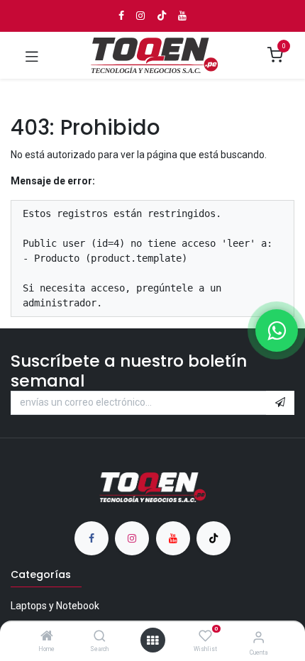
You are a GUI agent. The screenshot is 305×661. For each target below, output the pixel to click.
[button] (280, 403)
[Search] (99, 637)
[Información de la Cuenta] (258, 637)
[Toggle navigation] (32, 55)
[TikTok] (162, 15)
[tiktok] (213, 538)
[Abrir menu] (152, 640)
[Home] (46, 637)
